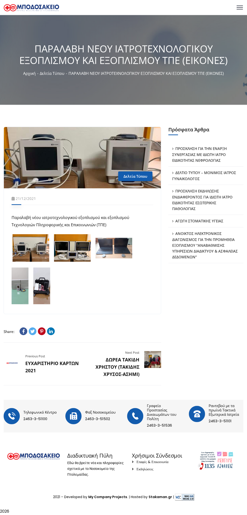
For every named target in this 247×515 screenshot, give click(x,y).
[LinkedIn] (51, 331)
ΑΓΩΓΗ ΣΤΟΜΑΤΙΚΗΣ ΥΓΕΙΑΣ (199, 221)
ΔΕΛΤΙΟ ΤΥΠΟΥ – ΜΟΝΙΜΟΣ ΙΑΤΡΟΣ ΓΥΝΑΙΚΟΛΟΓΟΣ (204, 175)
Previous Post (35, 356)
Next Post (132, 352)
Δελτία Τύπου (52, 73)
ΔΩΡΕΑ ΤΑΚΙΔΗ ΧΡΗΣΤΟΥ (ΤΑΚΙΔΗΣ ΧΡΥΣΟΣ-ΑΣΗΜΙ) (117, 367)
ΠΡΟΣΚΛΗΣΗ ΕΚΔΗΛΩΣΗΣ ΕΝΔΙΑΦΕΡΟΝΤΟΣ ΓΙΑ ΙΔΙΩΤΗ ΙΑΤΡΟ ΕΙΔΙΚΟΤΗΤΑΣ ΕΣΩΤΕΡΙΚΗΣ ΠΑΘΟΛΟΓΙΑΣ (202, 200)
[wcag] (184, 496)
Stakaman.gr (160, 496)
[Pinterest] (42, 331)
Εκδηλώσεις (145, 469)
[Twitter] (32, 331)
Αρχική (29, 73)
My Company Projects (107, 496)
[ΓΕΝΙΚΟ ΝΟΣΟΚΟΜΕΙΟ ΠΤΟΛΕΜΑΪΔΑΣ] (31, 7)
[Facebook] (23, 331)
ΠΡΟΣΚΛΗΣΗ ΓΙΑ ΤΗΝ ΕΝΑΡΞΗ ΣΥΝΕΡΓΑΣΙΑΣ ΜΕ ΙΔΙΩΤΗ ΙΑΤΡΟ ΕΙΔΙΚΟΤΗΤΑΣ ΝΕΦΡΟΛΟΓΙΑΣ (199, 154)
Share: (9, 331)
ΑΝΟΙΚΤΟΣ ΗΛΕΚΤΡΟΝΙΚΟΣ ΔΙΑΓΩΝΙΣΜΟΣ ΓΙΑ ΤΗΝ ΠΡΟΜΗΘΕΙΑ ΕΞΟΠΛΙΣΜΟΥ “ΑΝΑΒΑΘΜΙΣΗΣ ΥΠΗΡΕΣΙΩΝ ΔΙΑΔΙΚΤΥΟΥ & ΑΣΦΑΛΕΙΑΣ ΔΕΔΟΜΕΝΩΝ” (205, 245)
